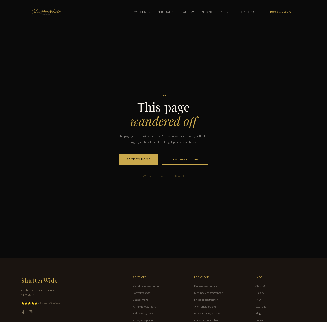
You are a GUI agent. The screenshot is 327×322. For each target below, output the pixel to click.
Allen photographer (205, 306)
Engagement (140, 299)
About (226, 11)
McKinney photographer (208, 292)
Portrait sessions (142, 292)
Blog (258, 313)
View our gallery (185, 159)
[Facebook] (23, 312)
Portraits (165, 11)
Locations (246, 11)
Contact (179, 176)
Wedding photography (146, 286)
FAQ (258, 299)
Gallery (187, 11)
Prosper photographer (207, 313)
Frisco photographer (206, 299)
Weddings (142, 11)
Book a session (281, 11)
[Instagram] (31, 312)
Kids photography (143, 313)
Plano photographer (205, 286)
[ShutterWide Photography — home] (46, 12)
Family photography (144, 306)
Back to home (138, 159)
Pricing (207, 11)
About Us (260, 286)
